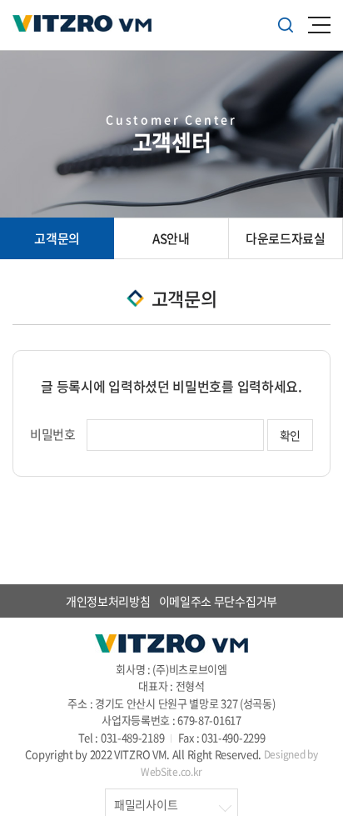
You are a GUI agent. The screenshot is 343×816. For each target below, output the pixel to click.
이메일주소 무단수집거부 (218, 601)
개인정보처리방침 (108, 601)
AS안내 (171, 238)
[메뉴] (319, 25)
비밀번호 (53, 434)
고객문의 (57, 238)
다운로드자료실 (286, 238)
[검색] (285, 25)
